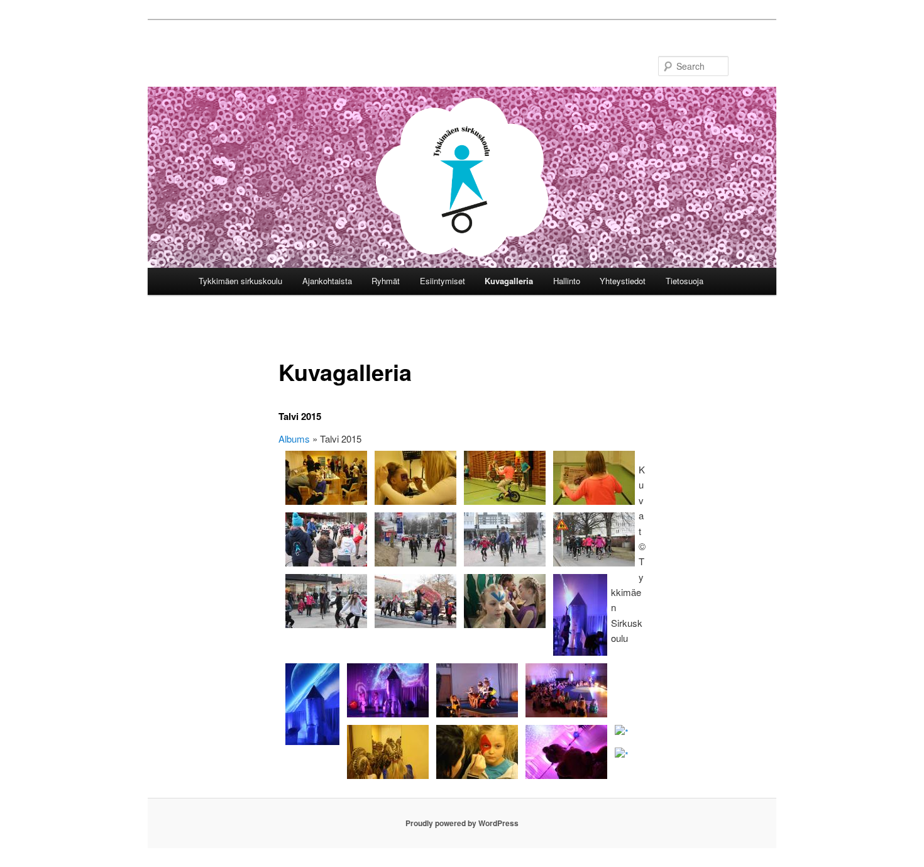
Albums (294, 438)
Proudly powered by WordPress (462, 823)
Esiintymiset (442, 281)
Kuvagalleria (509, 281)
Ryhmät (385, 281)
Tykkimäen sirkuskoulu (240, 281)
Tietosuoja (684, 281)
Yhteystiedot (623, 281)
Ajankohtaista (327, 281)
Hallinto (566, 281)
